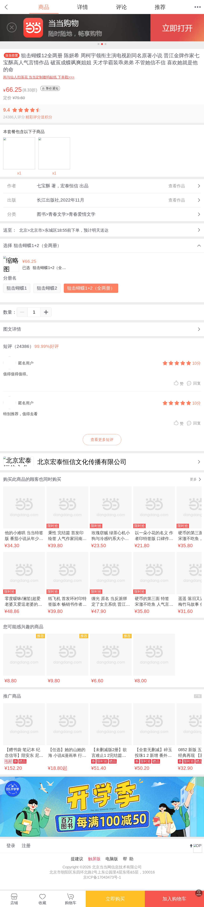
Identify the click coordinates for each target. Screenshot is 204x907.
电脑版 (112, 858)
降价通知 (51, 88)
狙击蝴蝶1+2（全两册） (91, 288)
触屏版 (94, 858)
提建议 (77, 858)
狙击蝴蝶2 (47, 288)
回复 (197, 383)
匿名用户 (25, 363)
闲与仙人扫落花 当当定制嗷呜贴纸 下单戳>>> (38, 77)
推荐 (160, 7)
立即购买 (115, 898)
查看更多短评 (102, 439)
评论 (121, 7)
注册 (26, 845)
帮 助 (128, 858)
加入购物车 (174, 898)
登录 (10, 845)
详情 (82, 7)
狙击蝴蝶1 (17, 288)
